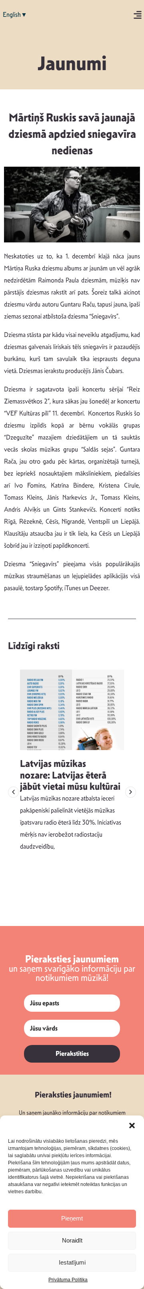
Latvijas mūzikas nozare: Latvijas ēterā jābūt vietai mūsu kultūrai (70, 775)
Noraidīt (72, 1240)
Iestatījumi (72, 1262)
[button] (132, 1126)
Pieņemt (72, 1218)
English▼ (15, 14)
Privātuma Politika (68, 1280)
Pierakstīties (72, 1053)
